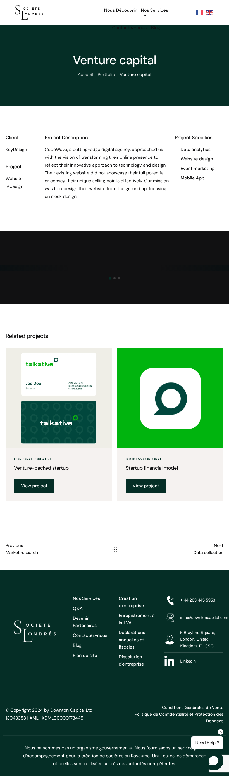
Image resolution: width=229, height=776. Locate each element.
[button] (110, 278)
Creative (43, 459)
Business (134, 459)
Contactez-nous (129, 27)
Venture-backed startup (41, 468)
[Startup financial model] (170, 398)
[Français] (200, 12)
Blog (155, 27)
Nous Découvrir (120, 10)
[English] (210, 12)
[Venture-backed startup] (59, 398)
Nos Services (154, 10)
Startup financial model (152, 468)
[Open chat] (213, 760)
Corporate (24, 459)
